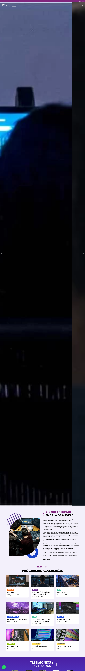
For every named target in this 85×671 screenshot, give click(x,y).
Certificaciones (43, 5)
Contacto (77, 5)
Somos (66, 5)
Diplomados (34, 5)
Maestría (27, 5)
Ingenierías (19, 5)
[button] (1, 254)
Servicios (59, 5)
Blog (82, 5)
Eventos (71, 5)
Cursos (52, 5)
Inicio (14, 5)
